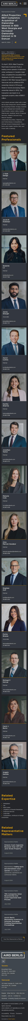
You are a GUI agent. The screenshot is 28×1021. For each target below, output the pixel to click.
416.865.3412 (6, 369)
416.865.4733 (6, 461)
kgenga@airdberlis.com (9, 183)
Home (3, 52)
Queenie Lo (6, 267)
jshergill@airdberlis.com (9, 321)
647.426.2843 (6, 231)
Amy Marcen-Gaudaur (9, 543)
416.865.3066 (6, 553)
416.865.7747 (6, 323)
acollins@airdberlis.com (9, 367)
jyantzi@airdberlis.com (9, 459)
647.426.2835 (6, 185)
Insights (4, 996)
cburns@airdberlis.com (9, 735)
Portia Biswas (5, 635)
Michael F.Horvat (7, 681)
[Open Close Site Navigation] (25, 3)
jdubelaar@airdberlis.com (10, 229)
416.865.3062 (6, 599)
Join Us (10, 996)
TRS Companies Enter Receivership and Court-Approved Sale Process (13, 897)
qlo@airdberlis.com (8, 275)
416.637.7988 (6, 277)
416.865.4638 (6, 507)
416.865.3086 (6, 415)
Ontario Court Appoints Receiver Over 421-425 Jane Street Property (13, 847)
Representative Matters (8, 53)
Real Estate (6, 807)
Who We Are (20, 993)
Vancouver (6, 980)
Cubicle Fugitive (11, 1019)
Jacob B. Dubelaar (6, 221)
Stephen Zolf (6, 589)
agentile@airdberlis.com (9, 781)
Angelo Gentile (6, 773)
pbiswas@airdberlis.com (9, 643)
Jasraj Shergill (6, 313)
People (4, 993)
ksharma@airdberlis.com (9, 413)
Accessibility (5, 1013)
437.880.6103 (6, 645)
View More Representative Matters (12, 939)
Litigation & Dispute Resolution (13, 809)
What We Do (10, 52)
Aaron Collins (5, 359)
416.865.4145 (6, 783)
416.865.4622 (6, 691)
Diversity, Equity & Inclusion (17, 998)
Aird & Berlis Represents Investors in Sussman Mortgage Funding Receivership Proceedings (13, 921)
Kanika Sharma (6, 405)
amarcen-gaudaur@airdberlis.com (12, 551)
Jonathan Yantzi (6, 451)
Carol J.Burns (6, 727)
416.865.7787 (6, 737)
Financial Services (8, 811)
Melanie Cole (6, 497)
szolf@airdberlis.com (8, 597)
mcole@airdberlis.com (9, 505)
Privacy (12, 1013)
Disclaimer (19, 1013)
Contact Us (17, 996)
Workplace (6, 803)
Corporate (6, 813)
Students (4, 998)
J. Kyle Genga (5, 175)
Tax (4, 805)
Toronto (5, 966)
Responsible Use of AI (8, 1016)
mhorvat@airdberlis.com (9, 689)
